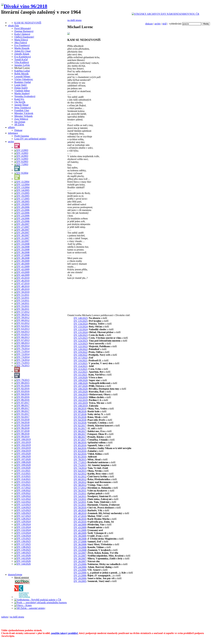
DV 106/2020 (81, 388)
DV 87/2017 (80, 439)
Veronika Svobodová (24, 96)
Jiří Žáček (19, 124)
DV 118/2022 (80, 354)
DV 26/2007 (80, 561)
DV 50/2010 (80, 507)
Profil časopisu (21, 136)
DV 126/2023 (81, 335)
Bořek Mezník (21, 73)
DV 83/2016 (80, 451)
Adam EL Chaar (22, 51)
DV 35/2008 (80, 547)
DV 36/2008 (80, 544)
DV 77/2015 (80, 462)
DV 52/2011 (80, 502)
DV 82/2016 (80, 453)
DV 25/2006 (80, 564)
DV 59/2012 (80, 482)
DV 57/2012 (80, 487)
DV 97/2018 (80, 414)
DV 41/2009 (80, 530)
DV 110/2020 (80, 377)
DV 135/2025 (81, 321)
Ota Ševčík (19, 102)
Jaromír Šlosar (21, 104)
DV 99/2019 (80, 408)
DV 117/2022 (80, 357)
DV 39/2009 (80, 536)
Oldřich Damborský (24, 37)
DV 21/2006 (80, 575)
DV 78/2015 (80, 459)
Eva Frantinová (22, 45)
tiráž (164, 23)
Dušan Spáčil (21, 87)
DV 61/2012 (80, 476)
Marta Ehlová (21, 39)
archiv (158, 23)
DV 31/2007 (80, 555)
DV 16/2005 (80, 581)
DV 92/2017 (80, 425)
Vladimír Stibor (22, 90)
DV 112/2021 (80, 371)
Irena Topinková (22, 107)
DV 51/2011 (80, 504)
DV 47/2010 (80, 516)
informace (13, 133)
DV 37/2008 (80, 541)
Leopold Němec (22, 76)
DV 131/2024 (81, 332)
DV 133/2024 (81, 326)
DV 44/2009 (80, 524)
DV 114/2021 (80, 366)
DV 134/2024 (81, 323)
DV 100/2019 (81, 405)
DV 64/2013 (80, 470)
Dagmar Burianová (23, 31)
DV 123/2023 (81, 343)
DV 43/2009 (80, 527)
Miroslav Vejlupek (23, 116)
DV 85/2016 (80, 445)
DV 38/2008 (80, 538)
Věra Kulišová (21, 62)
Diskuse (18, 130)
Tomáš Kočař (21, 59)
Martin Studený (22, 93)
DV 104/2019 (81, 394)
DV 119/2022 (80, 352)
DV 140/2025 (81, 318)
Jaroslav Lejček (22, 65)
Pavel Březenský (22, 28)
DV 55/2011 (80, 493)
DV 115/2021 (80, 363)
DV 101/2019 (81, 403)
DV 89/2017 (80, 434)
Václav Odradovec (23, 79)
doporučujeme (15, 574)
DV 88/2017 (80, 437)
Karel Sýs (19, 99)
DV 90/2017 (80, 431)
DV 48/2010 (80, 513)
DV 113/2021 (80, 369)
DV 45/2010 (80, 521)
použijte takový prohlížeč (64, 633)
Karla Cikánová (22, 34)
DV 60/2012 (80, 479)
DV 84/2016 (80, 448)
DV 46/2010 (80, 519)
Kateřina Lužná (22, 70)
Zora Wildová (21, 119)
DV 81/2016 (80, 456)
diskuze (149, 23)
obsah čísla (13, 25)
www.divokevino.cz (11, 625)
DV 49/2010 (80, 510)
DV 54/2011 (80, 496)
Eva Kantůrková (22, 56)
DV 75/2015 (80, 465)
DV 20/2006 (80, 578)
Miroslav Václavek (23, 113)
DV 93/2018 (80, 422)
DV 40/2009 (80, 533)
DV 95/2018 (80, 417)
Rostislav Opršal (22, 82)
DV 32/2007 (80, 553)
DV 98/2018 (80, 411)
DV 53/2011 (80, 499)
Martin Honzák (21, 48)
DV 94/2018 (80, 420)
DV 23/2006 (80, 569)
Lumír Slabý (20, 85)
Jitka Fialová (20, 42)
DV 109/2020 (81, 380)
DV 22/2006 (80, 572)
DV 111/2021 (80, 374)
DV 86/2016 (80, 442)
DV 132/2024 (81, 329)
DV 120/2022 (81, 349)
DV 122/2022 (81, 346)
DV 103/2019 (81, 397)
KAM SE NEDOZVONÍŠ (27, 22)
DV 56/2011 (80, 490)
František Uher (21, 110)
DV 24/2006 (80, 567)
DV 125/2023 (81, 338)
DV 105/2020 (81, 391)
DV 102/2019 (81, 400)
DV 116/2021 (80, 360)
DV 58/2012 (80, 485)
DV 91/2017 (80, 428)
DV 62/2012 (80, 473)
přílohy (11, 127)
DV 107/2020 (81, 386)
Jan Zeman (19, 121)
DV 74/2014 (80, 468)
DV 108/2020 (81, 383)
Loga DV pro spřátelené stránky (30, 138)
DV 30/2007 (80, 558)
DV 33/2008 (80, 550)
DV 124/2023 (81, 340)
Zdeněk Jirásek (21, 53)
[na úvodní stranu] (24, 6)
